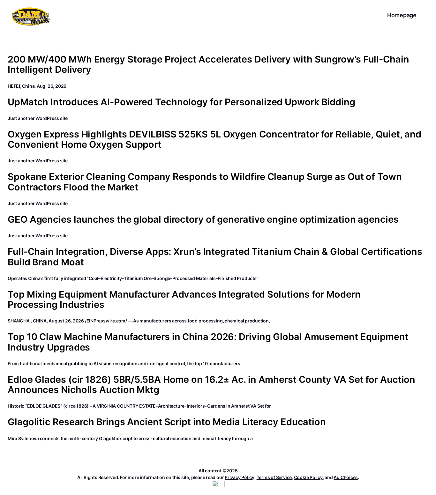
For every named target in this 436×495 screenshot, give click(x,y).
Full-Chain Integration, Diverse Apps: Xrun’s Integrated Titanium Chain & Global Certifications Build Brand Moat (215, 257)
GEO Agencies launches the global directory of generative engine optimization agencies (203, 219)
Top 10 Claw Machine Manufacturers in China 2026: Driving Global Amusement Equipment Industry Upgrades (208, 342)
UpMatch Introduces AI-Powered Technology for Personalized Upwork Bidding (181, 102)
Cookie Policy (308, 477)
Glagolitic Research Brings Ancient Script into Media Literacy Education (167, 422)
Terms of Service (274, 477)
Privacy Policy (239, 477)
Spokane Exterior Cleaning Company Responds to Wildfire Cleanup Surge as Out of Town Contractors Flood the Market (205, 182)
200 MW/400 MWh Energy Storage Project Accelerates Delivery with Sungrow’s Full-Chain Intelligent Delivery (208, 64)
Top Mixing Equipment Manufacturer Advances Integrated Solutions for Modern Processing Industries (184, 299)
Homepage (402, 15)
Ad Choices (346, 477)
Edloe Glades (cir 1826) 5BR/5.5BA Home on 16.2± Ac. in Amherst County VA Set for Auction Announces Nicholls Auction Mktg (211, 384)
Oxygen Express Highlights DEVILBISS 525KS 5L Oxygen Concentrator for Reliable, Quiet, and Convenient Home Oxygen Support (214, 139)
